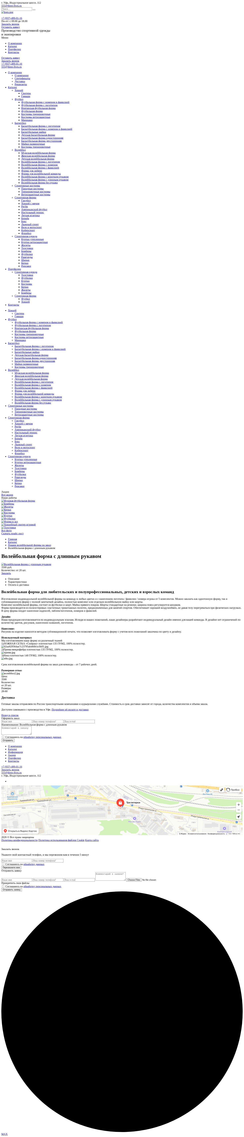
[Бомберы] (7, 503)
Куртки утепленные (32, 239)
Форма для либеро (31, 170)
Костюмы (26, 284)
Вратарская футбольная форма (38, 108)
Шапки (25, 260)
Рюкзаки (26, 266)
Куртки (25, 281)
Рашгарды (27, 257)
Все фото (6, 530)
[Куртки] (6, 515)
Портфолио (14, 49)
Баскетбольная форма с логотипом (40, 126)
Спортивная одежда (26, 236)
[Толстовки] (8, 527)
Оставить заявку (10, 27)
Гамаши (25, 96)
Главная (12, 539)
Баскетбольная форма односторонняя (42, 138)
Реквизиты (21, 84)
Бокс (24, 221)
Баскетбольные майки (33, 132)
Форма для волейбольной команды (41, 173)
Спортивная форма (25, 197)
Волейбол (20, 149)
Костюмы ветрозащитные (35, 117)
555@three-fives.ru (11, 5)
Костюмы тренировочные (35, 114)
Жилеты (26, 245)
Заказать (6, 573)
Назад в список (10, 715)
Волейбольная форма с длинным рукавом (44, 179)
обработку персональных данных (42, 737)
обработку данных (33, 864)
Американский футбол (34, 209)
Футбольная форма (32, 111)
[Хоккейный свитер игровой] (18, 524)
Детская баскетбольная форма (38, 135)
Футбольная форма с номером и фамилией (45, 102)
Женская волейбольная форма (38, 155)
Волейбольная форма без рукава (39, 182)
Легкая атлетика (30, 215)
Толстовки (27, 248)
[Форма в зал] (9, 521)
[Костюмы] (8, 512)
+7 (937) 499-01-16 (11, 18)
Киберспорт (28, 230)
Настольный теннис (32, 212)
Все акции (7, 494)
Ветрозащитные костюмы (35, 194)
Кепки (24, 263)
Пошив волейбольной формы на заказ (29, 545)
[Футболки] (8, 518)
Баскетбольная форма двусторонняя (41, 141)
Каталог (12, 46)
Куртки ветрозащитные (34, 242)
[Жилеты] (7, 506)
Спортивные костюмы (27, 185)
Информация (15, 752)
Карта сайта (92, 840)
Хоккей (19, 90)
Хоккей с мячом (30, 203)
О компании (15, 43)
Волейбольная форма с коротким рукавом (45, 176)
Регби (24, 206)
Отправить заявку (12, 889)
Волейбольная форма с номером (39, 164)
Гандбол (26, 200)
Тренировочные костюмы (35, 191)
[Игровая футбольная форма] (18, 500)
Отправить (8, 740)
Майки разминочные (33, 143)
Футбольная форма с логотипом (39, 105)
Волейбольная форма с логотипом (40, 161)
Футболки (27, 254)
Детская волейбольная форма (37, 158)
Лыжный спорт (30, 224)
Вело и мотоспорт (31, 227)
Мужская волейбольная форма (38, 152)
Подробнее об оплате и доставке (70, 709)
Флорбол (26, 233)
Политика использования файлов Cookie (61, 840)
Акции (12, 755)
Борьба (25, 218)
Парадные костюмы (32, 188)
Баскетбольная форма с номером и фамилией (46, 129)
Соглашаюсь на (33, 737)
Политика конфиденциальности (19, 840)
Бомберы (26, 251)
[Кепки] (6, 509)
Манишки (27, 120)
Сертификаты (22, 78)
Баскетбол (20, 123)
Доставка (20, 81)
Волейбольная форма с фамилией (40, 167)
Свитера (26, 93)
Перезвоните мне (11, 867)
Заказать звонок (10, 24)
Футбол (19, 99)
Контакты (13, 52)
